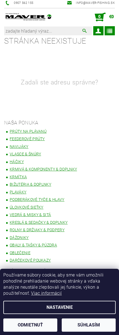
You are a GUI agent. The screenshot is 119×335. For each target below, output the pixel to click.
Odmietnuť (30, 325)
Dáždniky (19, 237)
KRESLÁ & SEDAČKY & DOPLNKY (39, 222)
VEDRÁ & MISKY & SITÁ (30, 214)
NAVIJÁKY (19, 146)
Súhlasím (88, 325)
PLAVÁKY (18, 192)
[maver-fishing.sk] (28, 17)
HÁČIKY (17, 161)
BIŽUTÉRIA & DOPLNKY (30, 184)
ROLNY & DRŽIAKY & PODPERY (37, 230)
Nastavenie (59, 307)
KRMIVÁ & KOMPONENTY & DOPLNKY (43, 169)
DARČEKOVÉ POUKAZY (30, 260)
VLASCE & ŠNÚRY (25, 154)
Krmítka (18, 177)
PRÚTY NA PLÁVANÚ (28, 131)
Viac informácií (46, 293)
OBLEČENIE (20, 253)
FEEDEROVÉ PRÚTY (27, 139)
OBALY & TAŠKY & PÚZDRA (33, 245)
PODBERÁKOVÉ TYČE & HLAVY (37, 199)
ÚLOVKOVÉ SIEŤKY (26, 207)
